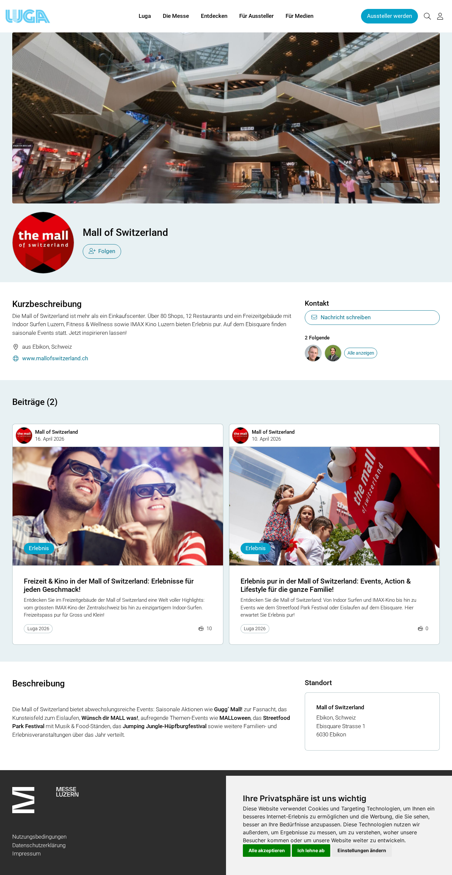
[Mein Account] (440, 16)
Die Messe (176, 16)
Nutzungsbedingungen (39, 836)
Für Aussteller (256, 16)
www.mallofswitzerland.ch (55, 358)
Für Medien (299, 16)
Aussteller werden (389, 16)
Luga (145, 16)
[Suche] (427, 16)
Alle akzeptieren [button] (267, 850)
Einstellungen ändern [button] (362, 850)
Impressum (26, 853)
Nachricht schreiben (346, 317)
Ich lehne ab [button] (311, 850)
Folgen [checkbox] (106, 251)
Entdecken (214, 16)
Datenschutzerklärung (39, 845)
